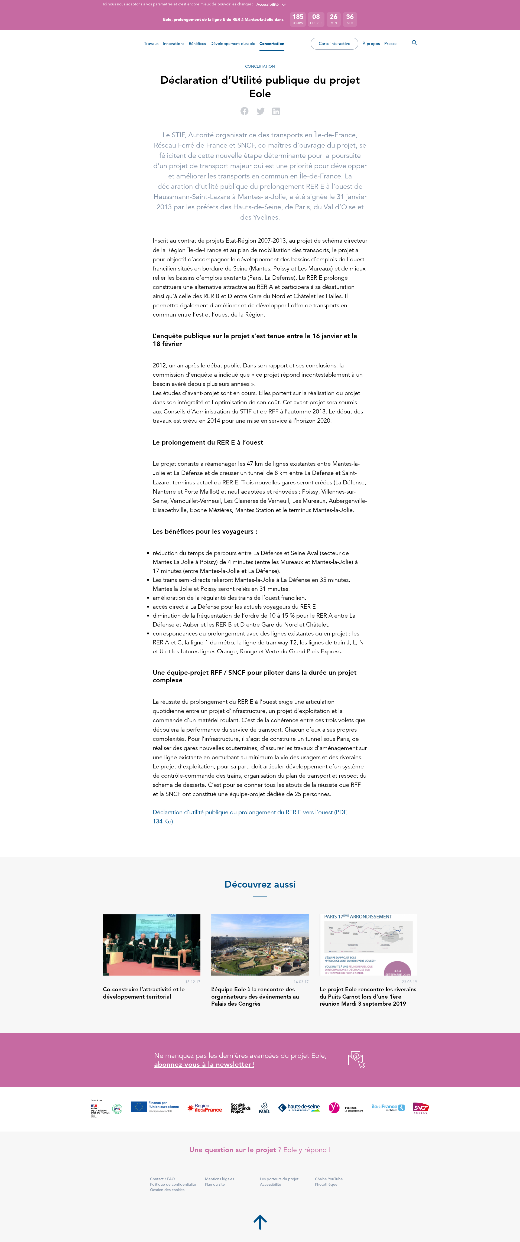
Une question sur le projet (232, 1150)
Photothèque (326, 1184)
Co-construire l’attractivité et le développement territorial (144, 993)
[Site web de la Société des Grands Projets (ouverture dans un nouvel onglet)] (240, 1109)
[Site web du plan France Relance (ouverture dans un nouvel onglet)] (106, 1109)
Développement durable (232, 43)
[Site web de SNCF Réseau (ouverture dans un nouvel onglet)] (421, 1109)
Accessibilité (267, 4)
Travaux (151, 43)
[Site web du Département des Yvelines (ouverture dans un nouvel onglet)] (346, 1109)
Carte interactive (334, 43)
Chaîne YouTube (329, 1178)
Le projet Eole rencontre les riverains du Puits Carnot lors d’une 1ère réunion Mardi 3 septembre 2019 (368, 996)
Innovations (173, 43)
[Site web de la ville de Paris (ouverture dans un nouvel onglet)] (264, 1109)
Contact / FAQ (162, 1178)
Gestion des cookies (167, 1189)
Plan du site (215, 1184)
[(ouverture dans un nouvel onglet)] (350, 1060)
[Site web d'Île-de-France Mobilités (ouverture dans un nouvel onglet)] (388, 1109)
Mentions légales (219, 1178)
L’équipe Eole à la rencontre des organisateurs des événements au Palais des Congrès (255, 996)
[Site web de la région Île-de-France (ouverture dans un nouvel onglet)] (204, 1109)
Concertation (271, 43)
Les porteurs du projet (279, 1178)
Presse (390, 43)
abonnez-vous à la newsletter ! (204, 1064)
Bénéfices (197, 43)
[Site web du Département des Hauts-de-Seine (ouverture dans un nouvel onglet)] (299, 1109)
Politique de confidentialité (173, 1184)
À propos (371, 43)
